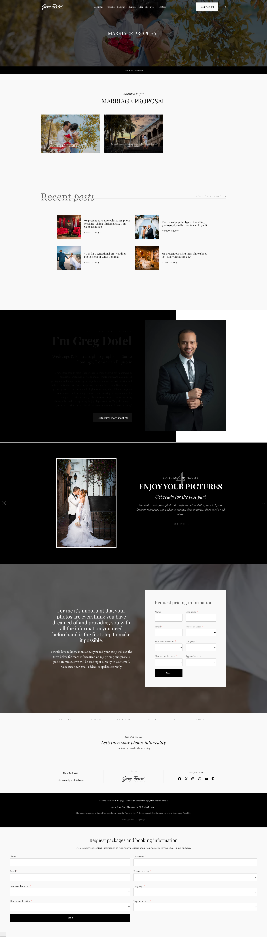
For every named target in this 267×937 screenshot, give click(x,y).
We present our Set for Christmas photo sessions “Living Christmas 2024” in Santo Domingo (107, 223)
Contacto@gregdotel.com (71, 780)
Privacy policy (128, 819)
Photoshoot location (165, 656)
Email (158, 626)
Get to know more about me (112, 417)
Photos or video (193, 626)
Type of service (193, 656)
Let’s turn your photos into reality (133, 742)
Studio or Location (164, 641)
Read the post (92, 232)
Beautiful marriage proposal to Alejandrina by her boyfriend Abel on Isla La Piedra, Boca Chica (70, 145)
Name (158, 611)
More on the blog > (210, 196)
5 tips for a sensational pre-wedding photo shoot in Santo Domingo (105, 255)
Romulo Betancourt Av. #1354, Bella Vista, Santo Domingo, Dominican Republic (133, 800)
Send (168, 673)
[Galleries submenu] (126, 7)
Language (190, 641)
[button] (4, 502)
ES (225, 6)
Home (126, 70)
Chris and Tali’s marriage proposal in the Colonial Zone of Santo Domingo (133, 145)
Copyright (141, 819)
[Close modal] (3, 934)
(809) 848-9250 (70, 772)
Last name (191, 611)
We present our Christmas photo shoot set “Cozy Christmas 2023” (184, 255)
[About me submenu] (103, 7)
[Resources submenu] (155, 7)
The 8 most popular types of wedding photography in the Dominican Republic (185, 223)
